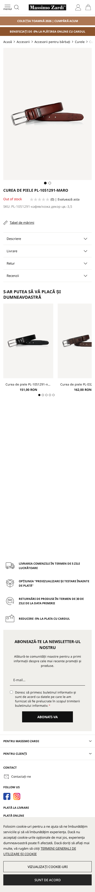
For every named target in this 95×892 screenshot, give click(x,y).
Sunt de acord (47, 880)
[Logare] (78, 7)
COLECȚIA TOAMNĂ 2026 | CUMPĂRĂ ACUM (47, 21)
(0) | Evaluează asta (65, 199)
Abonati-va (47, 717)
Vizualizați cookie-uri (48, 866)
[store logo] (47, 7)
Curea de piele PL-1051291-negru (28, 384)
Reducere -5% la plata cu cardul (44, 619)
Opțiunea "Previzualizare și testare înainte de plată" (54, 583)
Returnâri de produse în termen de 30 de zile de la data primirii (51, 601)
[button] (45, 183)
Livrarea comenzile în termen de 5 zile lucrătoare (49, 566)
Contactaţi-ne (21, 776)
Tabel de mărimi (22, 222)
